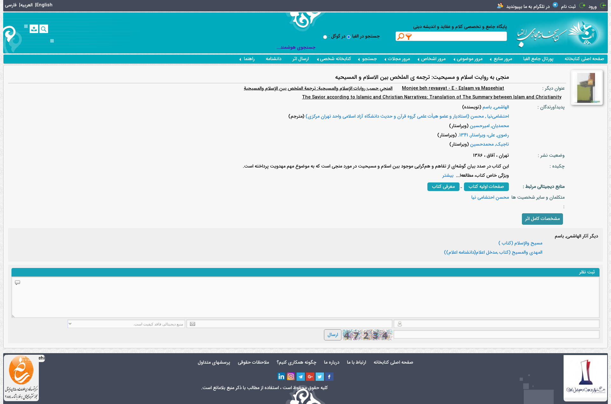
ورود (592, 6)
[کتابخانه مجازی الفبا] (587, 33)
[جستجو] (43, 28)
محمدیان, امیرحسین (488, 126)
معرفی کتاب (443, 186)
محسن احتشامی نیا (490, 197)
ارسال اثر (300, 59)
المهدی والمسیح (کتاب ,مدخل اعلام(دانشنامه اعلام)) (493, 252)
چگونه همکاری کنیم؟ (296, 362)
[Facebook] (329, 377)
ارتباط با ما (356, 362)
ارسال (332, 335)
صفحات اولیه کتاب (486, 186)
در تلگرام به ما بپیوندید (528, 6)
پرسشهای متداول (214, 362)
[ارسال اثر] (34, 28)
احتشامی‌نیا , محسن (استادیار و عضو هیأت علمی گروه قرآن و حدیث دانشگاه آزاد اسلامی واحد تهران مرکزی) (406, 116)
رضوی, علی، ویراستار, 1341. (483, 135)
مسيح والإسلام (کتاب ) (520, 243)
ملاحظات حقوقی (253, 362)
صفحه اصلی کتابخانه (584, 59)
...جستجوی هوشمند (296, 47)
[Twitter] (320, 377)
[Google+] (310, 377)
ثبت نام (568, 6)
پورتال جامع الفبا (538, 59)
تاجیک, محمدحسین (489, 144)
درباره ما (331, 362)
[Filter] (409, 36)
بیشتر (447, 175)
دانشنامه (273, 59)
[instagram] (291, 377)
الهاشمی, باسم (495, 107)
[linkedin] (281, 377)
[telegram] (301, 377)
